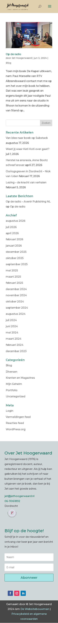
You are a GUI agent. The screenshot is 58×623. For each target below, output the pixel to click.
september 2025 (17, 264)
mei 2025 (12, 270)
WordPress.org (15, 429)
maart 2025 (13, 276)
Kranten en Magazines (20, 377)
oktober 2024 (15, 301)
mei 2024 (12, 332)
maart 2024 (13, 338)
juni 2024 (12, 326)
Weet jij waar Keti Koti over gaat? (27, 149)
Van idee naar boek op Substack (27, 137)
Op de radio (13, 54)
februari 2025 (14, 282)
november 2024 (16, 295)
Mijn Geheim (14, 383)
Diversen (11, 371)
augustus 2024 (15, 313)
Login (9, 410)
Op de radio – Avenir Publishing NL (28, 201)
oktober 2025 (15, 258)
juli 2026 (11, 227)
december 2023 (16, 351)
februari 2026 (14, 239)
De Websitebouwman (34, 609)
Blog (8, 62)
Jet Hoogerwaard (22, 58)
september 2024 (17, 307)
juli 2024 (11, 320)
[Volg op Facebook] (10, 593)
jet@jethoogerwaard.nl (19, 496)
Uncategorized (15, 396)
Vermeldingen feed (18, 416)
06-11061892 (12, 501)
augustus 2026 (15, 220)
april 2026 (12, 233)
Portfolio (11, 390)
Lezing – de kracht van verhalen (26, 182)
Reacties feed (15, 423)
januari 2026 (14, 245)
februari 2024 (14, 344)
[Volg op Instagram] (16, 593)
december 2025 (16, 251)
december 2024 (16, 289)
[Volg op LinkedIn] (23, 593)
